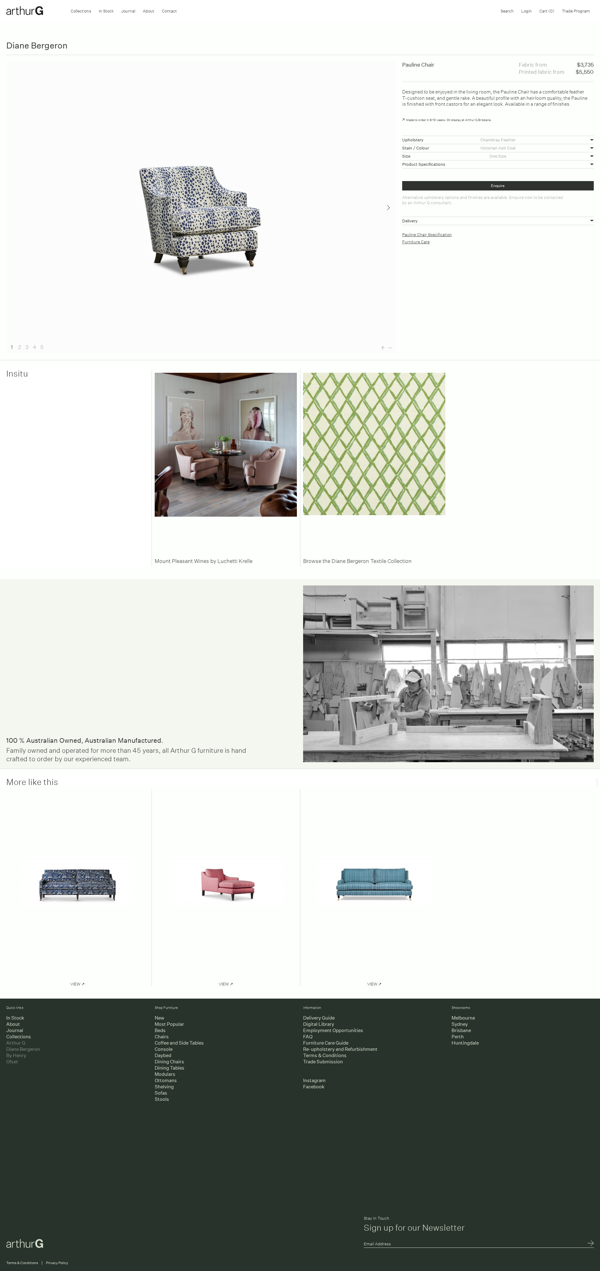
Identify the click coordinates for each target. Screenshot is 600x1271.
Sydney (460, 1024)
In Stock (106, 10)
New (159, 1018)
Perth (458, 1037)
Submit (591, 1244)
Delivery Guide (319, 1018)
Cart (546, 10)
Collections (81, 10)
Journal (128, 10)
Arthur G (15, 1043)
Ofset (12, 1062)
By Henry (16, 1055)
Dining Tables (169, 1068)
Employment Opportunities (333, 1030)
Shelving (164, 1087)
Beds (160, 1030)
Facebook (313, 1087)
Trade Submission (323, 1062)
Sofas (161, 1093)
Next (388, 208)
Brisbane (461, 1030)
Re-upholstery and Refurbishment (340, 1049)
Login (526, 10)
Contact (169, 10)
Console (163, 1049)
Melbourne (463, 1018)
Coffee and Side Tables (179, 1043)
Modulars (165, 1074)
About (148, 10)
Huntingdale (465, 1043)
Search (507, 10)
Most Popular (169, 1024)
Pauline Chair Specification (427, 234)
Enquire (498, 185)
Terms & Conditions (325, 1055)
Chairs (162, 1037)
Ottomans (166, 1080)
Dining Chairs (169, 1062)
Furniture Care (416, 241)
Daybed (163, 1055)
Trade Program (576, 10)
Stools (162, 1099)
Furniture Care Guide (325, 1043)
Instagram (314, 1080)
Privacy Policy (57, 1263)
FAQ (307, 1037)
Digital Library (318, 1024)
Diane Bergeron (23, 1049)
